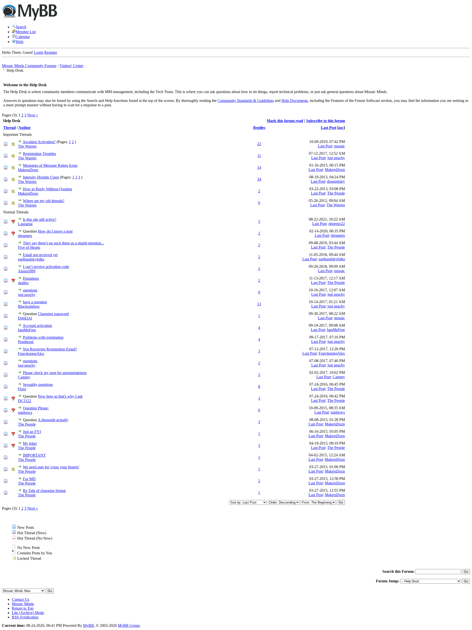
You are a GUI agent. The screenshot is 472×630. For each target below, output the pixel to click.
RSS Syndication (25, 617)
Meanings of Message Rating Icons (50, 165)
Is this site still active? (39, 219)
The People (336, 193)
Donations (31, 278)
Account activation (37, 325)
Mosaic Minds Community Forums (29, 66)
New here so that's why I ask (60, 396)
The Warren (27, 146)
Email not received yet (40, 255)
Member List (26, 32)
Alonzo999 (26, 271)
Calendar (23, 37)
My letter (30, 443)
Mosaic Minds (23, 604)
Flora (22, 389)
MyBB (88, 625)
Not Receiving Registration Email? (50, 349)
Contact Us (20, 599)
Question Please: (36, 408)
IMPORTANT (34, 455)
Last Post (328, 128)
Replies (259, 128)
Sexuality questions (38, 384)
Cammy (24, 377)
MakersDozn (28, 170)
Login (38, 52)
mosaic (339, 146)
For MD (29, 479)
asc (341, 128)
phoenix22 (336, 224)
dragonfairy (336, 181)
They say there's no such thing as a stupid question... (63, 243)
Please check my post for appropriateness (55, 373)
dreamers (25, 236)
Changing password (53, 314)
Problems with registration (43, 337)
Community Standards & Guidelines (246, 100)
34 (259, 179)
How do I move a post (55, 231)
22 (259, 144)
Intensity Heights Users (41, 177)
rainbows (25, 412)
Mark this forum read (285, 121)
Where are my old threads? (43, 201)
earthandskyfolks (31, 259)
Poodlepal (25, 342)
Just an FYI (32, 432)
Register (50, 52)
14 (259, 167)
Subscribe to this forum (325, 121)
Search (21, 27)
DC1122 (24, 401)
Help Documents (294, 100)
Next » (32, 115)
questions (30, 290)
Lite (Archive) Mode (28, 613)
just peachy (336, 158)
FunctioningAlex (31, 353)
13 (259, 304)
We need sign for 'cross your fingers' (51, 467)
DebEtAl (25, 318)
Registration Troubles (39, 154)
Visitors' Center (71, 66)
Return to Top (22, 608)
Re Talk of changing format (44, 491)
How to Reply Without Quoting (47, 189)
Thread (9, 128)
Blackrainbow (29, 306)
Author (24, 128)
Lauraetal (25, 224)
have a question (35, 302)
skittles (23, 283)
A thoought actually (53, 420)
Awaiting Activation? (39, 142)
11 (259, 156)
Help (19, 42)
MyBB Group (129, 625)
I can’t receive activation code (46, 267)
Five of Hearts (29, 247)
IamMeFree (27, 330)
